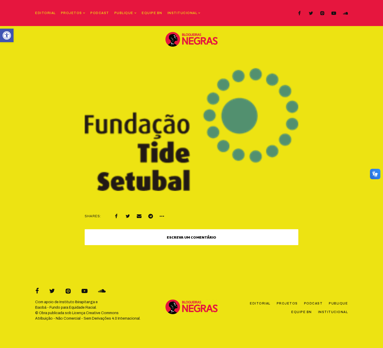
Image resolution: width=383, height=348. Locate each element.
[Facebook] (299, 13)
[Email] (139, 216)
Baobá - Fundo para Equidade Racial (65, 307)
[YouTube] (333, 13)
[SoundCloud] (345, 13)
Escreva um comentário (191, 237)
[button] (7, 35)
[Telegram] (150, 216)
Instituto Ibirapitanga (77, 302)
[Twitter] (310, 13)
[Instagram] (322, 13)
